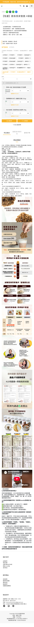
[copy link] (16, 12)
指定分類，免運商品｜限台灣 (10, 41)
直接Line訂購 (6, 566)
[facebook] (10, 12)
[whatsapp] (13, 12)
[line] (7, 12)
